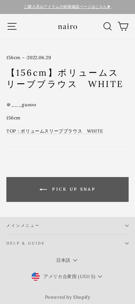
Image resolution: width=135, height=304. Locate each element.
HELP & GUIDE (25, 243)
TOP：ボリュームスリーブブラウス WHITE (54, 131)
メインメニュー (23, 225)
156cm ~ (15, 57)
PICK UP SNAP (73, 188)
